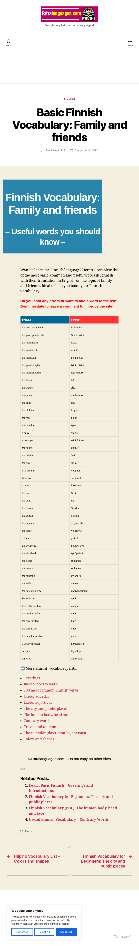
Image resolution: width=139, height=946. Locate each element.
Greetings (32, 678)
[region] (44, 922)
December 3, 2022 (86, 150)
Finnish (69, 99)
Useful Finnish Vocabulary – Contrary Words (69, 819)
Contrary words (37, 721)
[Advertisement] (69, 59)
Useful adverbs (36, 696)
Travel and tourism (40, 727)
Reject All (44, 931)
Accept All (66, 931)
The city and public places (45, 708)
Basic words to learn (41, 684)
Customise (22, 931)
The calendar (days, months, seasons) (55, 733)
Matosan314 (57, 150)
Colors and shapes (39, 739)
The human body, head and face (50, 715)
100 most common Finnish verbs (51, 690)
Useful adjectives (38, 702)
